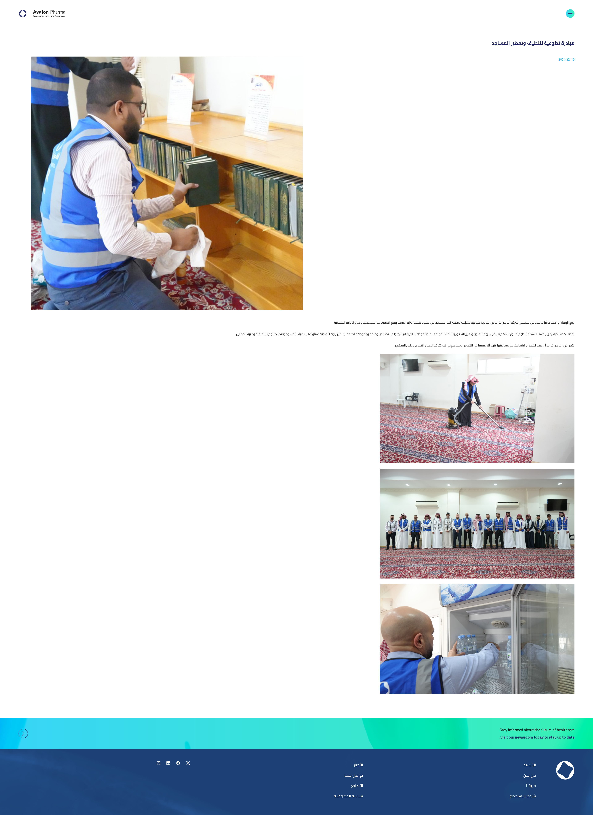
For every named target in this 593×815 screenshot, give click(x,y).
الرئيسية (530, 765)
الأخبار (358, 765)
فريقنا (531, 785)
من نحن (529, 775)
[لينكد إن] (168, 763)
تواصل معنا (353, 775)
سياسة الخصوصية (348, 796)
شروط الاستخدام (523, 796)
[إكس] (188, 763)
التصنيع (357, 785)
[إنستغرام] (158, 763)
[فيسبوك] (178, 763)
